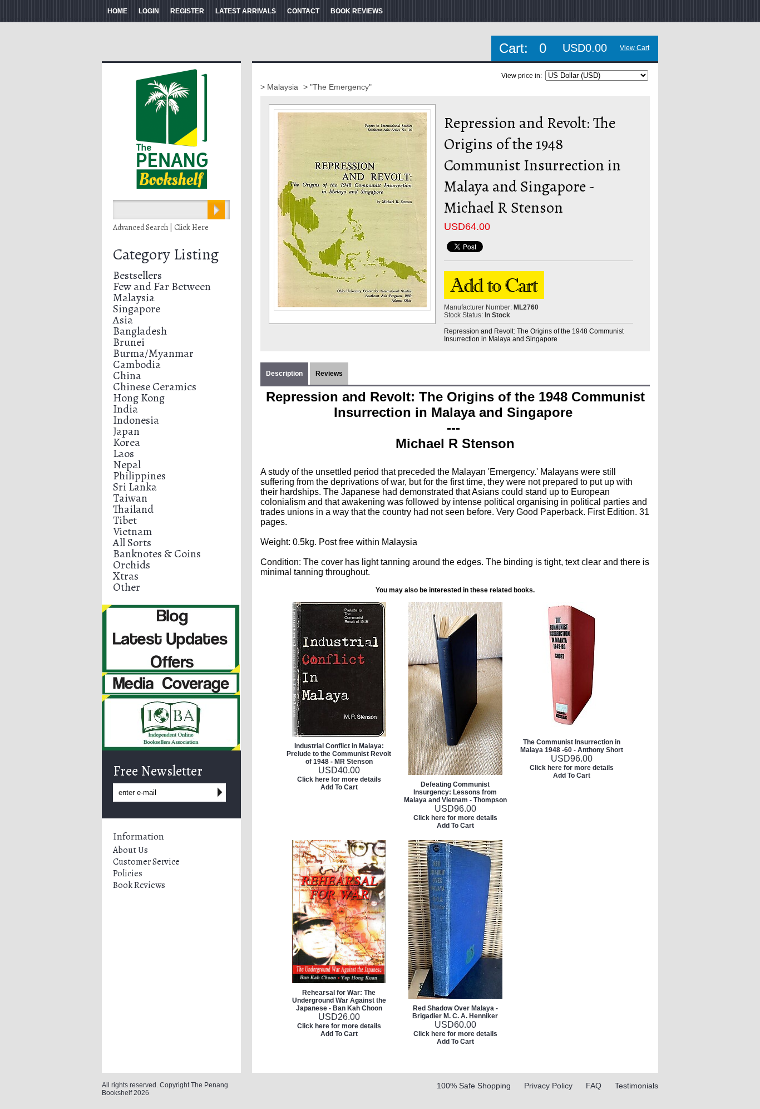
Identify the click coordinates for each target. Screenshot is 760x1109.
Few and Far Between (162, 286)
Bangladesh (140, 330)
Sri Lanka (135, 486)
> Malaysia (280, 86)
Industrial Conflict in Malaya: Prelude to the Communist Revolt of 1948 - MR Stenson (339, 753)
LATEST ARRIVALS (245, 11)
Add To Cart (339, 787)
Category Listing (166, 254)
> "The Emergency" (337, 86)
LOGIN (149, 11)
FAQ (593, 1085)
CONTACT (303, 11)
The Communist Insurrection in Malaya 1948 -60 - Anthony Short (571, 746)
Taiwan (130, 498)
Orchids (131, 564)
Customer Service (146, 862)
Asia (123, 319)
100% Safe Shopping (474, 1085)
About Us (130, 850)
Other (126, 587)
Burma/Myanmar (153, 353)
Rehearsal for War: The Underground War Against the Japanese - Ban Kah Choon (339, 1000)
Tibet (125, 520)
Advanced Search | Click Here (161, 227)
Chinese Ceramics (154, 386)
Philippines (139, 475)
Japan (126, 431)
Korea (126, 442)
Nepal (127, 464)
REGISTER (187, 11)
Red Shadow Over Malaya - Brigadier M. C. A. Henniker (455, 1012)
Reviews (329, 373)
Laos (123, 453)
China (127, 375)
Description (284, 373)
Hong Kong (139, 397)
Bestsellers (137, 275)
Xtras (126, 575)
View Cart (634, 48)
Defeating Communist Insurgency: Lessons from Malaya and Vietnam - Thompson (455, 792)
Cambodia (137, 364)
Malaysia (134, 297)
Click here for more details (339, 779)
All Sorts (132, 542)
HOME (117, 11)
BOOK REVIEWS (356, 11)
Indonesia (136, 420)
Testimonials (636, 1085)
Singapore (136, 308)
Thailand (133, 509)
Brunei (129, 342)
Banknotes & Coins (157, 553)
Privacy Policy (548, 1085)
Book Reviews (139, 885)
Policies (127, 873)
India (125, 408)
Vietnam (132, 531)
